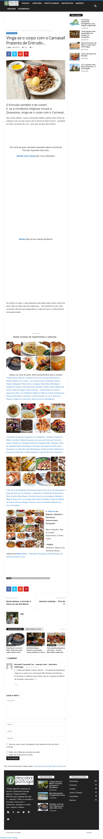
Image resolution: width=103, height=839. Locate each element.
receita (34, 578)
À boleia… (26, 3)
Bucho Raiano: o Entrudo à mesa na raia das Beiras (18, 602)
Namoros (80, 3)
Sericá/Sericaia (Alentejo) (33, 387)
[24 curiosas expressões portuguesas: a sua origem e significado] (75, 22)
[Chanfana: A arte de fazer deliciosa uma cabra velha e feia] (15, 639)
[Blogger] (8, 812)
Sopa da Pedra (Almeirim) (52, 449)
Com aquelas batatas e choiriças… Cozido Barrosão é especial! (56, 650)
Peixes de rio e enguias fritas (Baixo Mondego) (40, 384)
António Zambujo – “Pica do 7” (52, 602)
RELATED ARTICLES (15, 629)
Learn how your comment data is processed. (50, 766)
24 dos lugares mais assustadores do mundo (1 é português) (88, 34)
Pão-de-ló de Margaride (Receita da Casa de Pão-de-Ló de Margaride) (35, 490)
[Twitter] (24, 812)
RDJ (9, 47)
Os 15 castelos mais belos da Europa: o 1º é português (88, 67)
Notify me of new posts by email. (21, 755)
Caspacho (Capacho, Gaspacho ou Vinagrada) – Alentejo (30, 437)
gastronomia (25, 578)
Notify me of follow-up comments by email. (24, 752)
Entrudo (15, 578)
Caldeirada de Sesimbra (52, 493)
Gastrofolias (67, 3)
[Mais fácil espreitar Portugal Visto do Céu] (43, 796)
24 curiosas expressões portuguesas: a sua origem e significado (88, 22)
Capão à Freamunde (22, 399)
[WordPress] (29, 812)
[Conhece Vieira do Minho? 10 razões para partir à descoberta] (43, 784)
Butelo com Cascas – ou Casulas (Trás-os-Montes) (33, 381)
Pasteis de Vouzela (13, 387)
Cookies (89, 832)
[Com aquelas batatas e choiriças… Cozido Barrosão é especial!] (56, 639)
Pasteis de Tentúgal (21, 443)
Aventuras (37, 3)
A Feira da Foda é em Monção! (88, 55)
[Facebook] (13, 812)
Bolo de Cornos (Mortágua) (43, 399)
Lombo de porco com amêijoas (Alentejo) (45, 496)
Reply (16, 684)
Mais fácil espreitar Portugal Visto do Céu (57, 794)
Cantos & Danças (51, 3)
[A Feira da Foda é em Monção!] (75, 56)
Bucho (22, 239)
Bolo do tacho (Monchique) (17, 496)
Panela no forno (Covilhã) (40, 502)
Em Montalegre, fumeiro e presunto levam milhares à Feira (36, 650)
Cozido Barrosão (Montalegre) (28, 449)
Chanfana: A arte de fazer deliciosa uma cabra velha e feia (14, 650)
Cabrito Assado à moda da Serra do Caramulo (43, 452)
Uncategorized (44, 578)
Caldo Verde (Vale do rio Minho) (20, 378)
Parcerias (11, 9)
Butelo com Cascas (26, 156)
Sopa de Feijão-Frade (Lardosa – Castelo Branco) (33, 390)
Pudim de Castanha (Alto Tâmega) (44, 443)
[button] (95, 6)
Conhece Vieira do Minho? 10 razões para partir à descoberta (55, 784)
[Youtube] (8, 819)
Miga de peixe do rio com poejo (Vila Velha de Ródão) (27, 499)
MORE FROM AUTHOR (33, 629)
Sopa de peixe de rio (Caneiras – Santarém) (23, 493)
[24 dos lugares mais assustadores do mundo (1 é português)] (75, 34)
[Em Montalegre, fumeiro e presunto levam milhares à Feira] (36, 639)
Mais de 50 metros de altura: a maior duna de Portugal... (88, 45)
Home (8, 31)
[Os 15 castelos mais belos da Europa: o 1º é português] (75, 67)
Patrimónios (23, 9)
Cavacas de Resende (14, 452)
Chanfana (27, 396)
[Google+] (19, 812)
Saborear (52, 511)
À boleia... (73, 789)
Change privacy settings (9, 838)
